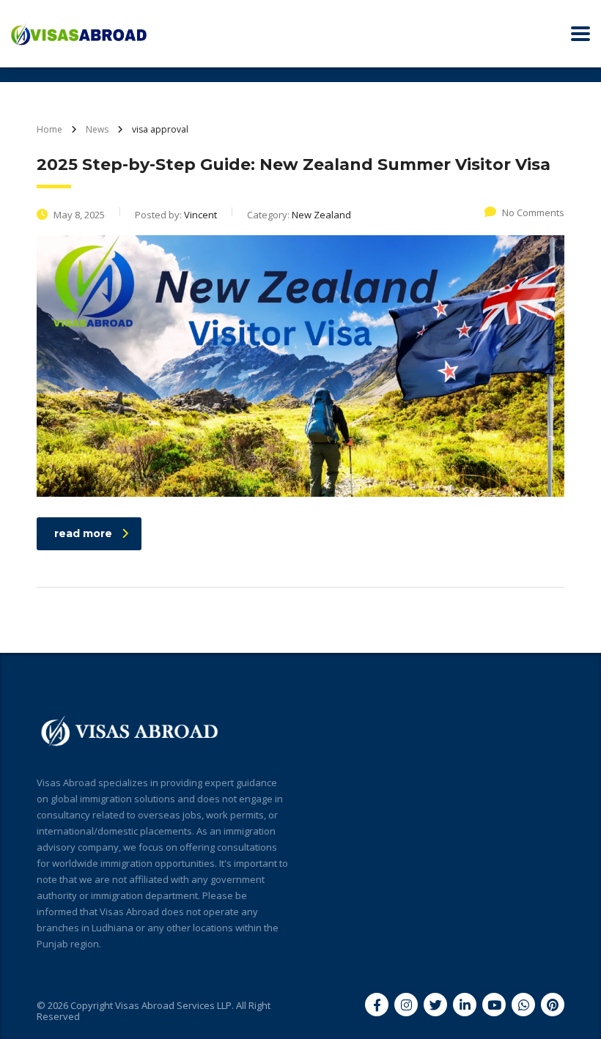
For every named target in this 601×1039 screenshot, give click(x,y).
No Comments (533, 212)
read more (83, 533)
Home (49, 129)
